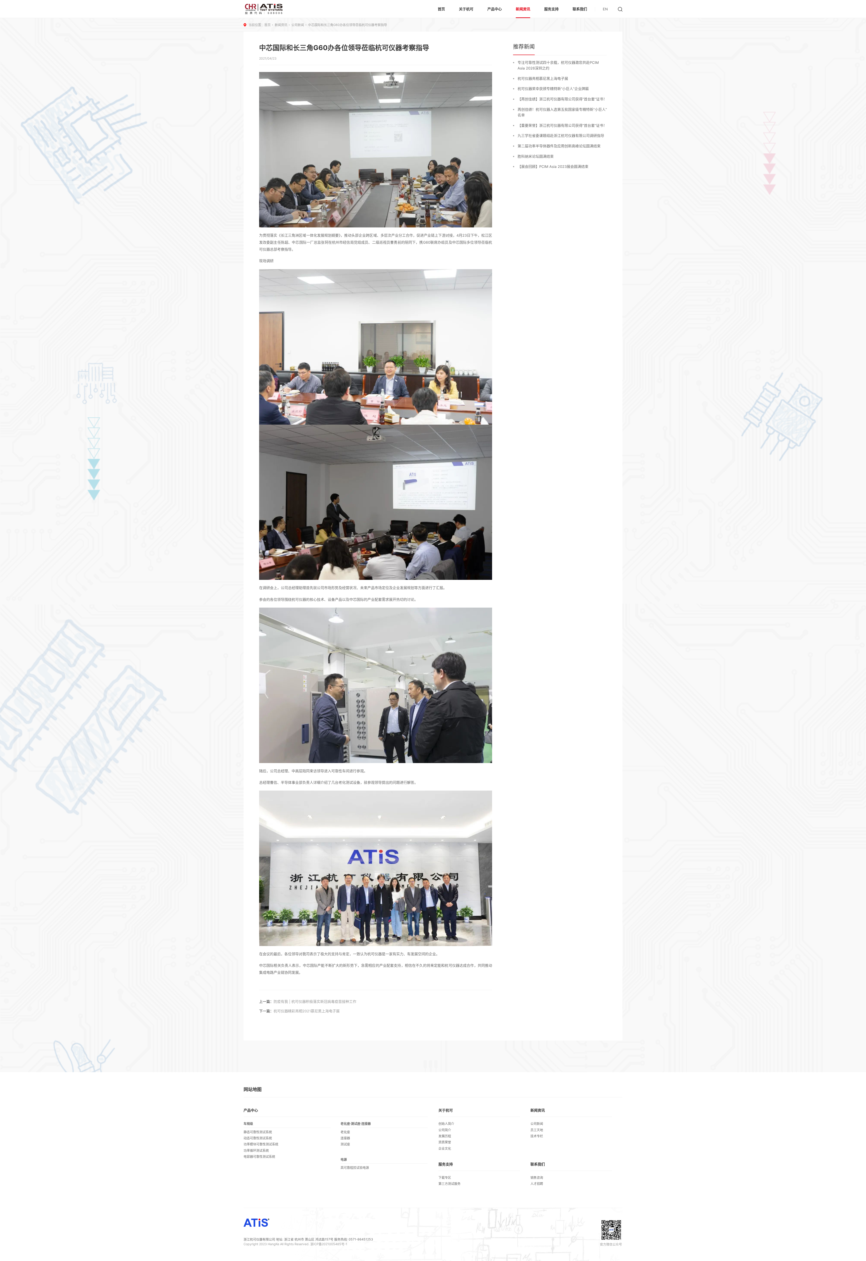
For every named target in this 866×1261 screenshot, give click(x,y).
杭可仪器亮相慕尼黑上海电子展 (543, 78)
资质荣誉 (444, 1142)
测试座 (345, 1144)
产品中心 (494, 9)
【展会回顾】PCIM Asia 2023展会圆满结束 (553, 166)
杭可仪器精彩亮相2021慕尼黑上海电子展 (307, 1011)
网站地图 (253, 1089)
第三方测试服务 (449, 1183)
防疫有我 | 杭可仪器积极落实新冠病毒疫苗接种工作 (315, 1001)
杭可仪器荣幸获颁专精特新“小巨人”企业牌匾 (553, 88)
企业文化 (444, 1148)
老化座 (345, 1132)
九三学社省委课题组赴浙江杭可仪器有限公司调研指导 (561, 135)
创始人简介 (446, 1123)
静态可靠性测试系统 (258, 1132)
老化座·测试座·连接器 (356, 1123)
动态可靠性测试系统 (258, 1138)
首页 (441, 9)
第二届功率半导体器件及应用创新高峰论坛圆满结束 (559, 146)
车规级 (248, 1123)
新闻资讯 (523, 9)
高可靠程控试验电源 (355, 1167)
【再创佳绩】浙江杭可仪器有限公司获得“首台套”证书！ (562, 99)
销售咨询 (536, 1177)
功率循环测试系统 (256, 1150)
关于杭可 (466, 9)
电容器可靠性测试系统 (259, 1156)
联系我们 (580, 9)
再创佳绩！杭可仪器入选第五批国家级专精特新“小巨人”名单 (562, 112)
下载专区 (444, 1177)
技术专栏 (536, 1136)
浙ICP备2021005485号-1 (328, 1244)
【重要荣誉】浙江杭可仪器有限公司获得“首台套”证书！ (562, 125)
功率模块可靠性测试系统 (261, 1144)
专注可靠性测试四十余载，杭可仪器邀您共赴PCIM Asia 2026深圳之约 (558, 65)
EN (605, 9)
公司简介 (444, 1130)
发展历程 (444, 1136)
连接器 (345, 1138)
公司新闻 (297, 25)
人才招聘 (536, 1183)
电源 (344, 1159)
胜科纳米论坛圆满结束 (536, 156)
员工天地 (536, 1130)
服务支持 (551, 9)
